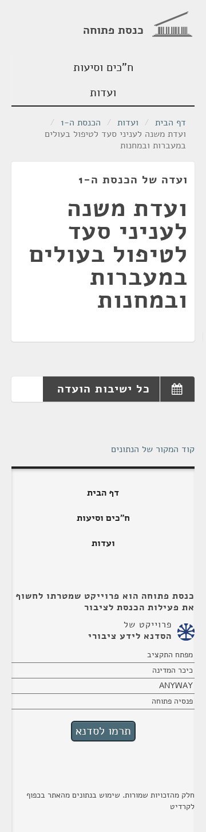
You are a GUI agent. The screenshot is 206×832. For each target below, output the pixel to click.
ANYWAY (176, 685)
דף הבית (170, 122)
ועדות (103, 92)
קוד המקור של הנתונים (153, 449)
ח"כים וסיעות (103, 67)
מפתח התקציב (170, 654)
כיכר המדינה (172, 670)
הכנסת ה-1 (81, 122)
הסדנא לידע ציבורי (130, 636)
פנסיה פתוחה (172, 701)
